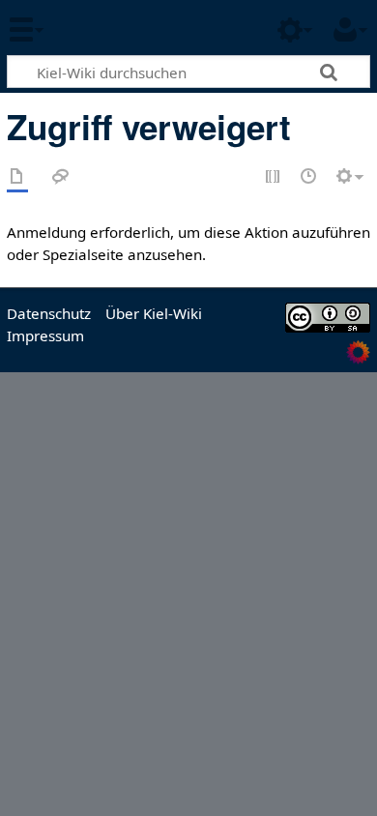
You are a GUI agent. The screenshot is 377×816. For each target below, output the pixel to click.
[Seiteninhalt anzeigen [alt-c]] (17, 177)
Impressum (45, 335)
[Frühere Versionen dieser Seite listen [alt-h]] (309, 177)
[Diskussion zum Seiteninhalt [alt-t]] (61, 177)
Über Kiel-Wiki (153, 313)
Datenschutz (49, 313)
